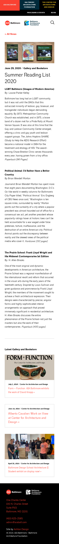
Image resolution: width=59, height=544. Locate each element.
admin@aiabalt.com (16, 522)
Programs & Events (36, 13)
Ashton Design (21, 529)
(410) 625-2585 (14, 518)
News (53, 13)
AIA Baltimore (9, 5)
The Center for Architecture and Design (49, 4)
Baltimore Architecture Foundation (29, 4)
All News (11, 34)
